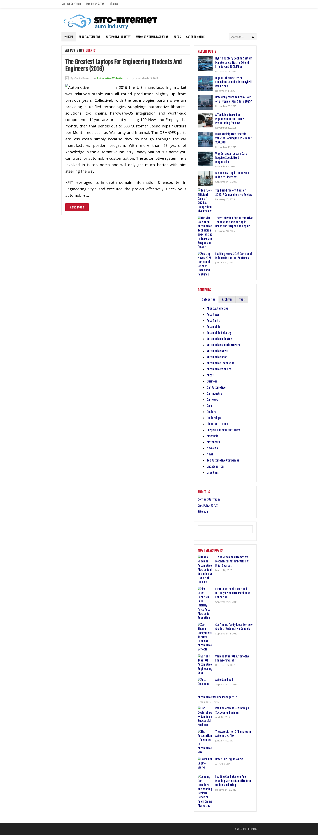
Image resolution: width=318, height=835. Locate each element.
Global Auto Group (217, 424)
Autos (177, 36)
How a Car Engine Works (229, 759)
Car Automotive (195, 36)
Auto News (213, 314)
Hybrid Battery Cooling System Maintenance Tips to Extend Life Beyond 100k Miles (233, 63)
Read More (77, 207)
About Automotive (89, 36)
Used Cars (213, 472)
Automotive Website (110, 78)
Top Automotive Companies (223, 460)
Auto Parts (213, 320)
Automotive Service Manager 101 (218, 697)
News (210, 454)
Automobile (213, 327)
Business (212, 381)
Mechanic (212, 436)
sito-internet (249, 828)
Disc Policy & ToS (95, 3)
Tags (242, 299)
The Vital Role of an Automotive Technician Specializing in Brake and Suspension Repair (234, 222)
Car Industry (214, 393)
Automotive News (217, 351)
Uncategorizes (216, 466)
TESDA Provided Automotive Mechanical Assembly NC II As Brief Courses (232, 561)
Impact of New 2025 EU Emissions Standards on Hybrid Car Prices (233, 82)
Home (70, 36)
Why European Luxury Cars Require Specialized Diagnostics (231, 158)
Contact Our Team (71, 3)
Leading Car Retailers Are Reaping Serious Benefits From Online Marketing (233, 781)
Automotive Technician (220, 363)
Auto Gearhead (224, 680)
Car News (212, 399)
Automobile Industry (219, 333)
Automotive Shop (217, 357)
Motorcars (213, 442)
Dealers (211, 412)
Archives (227, 299)
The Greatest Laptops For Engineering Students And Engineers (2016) (123, 65)
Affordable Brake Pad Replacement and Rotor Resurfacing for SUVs (229, 119)
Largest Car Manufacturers (223, 430)
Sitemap (114, 3)
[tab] (208, 299)
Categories (208, 299)
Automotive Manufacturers (152, 36)
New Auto (212, 448)
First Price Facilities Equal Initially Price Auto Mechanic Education (232, 593)
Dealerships (214, 418)
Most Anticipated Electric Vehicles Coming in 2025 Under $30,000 (233, 138)
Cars (209, 406)
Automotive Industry (118, 36)
